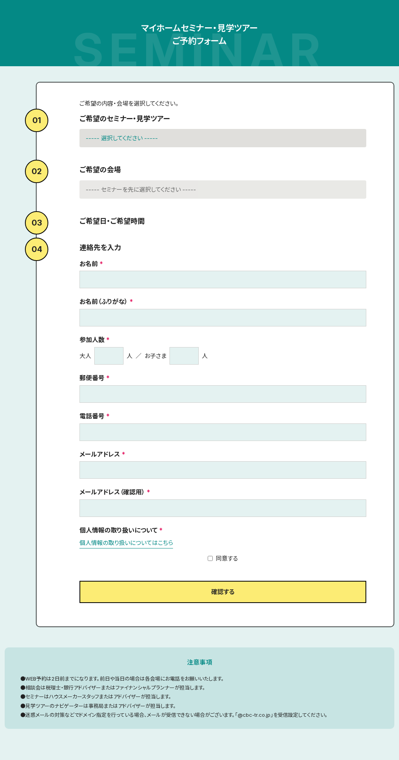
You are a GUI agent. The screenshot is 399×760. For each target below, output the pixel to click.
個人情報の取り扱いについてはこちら (126, 543)
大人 (85, 356)
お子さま (155, 356)
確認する (223, 592)
